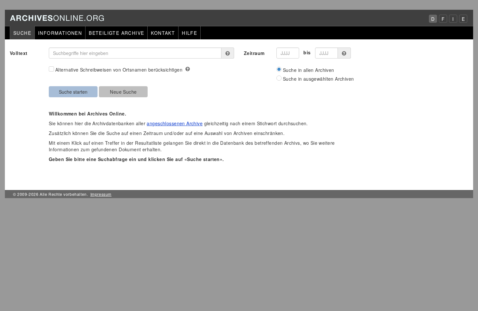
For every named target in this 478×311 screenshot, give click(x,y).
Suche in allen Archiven (308, 70)
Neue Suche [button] (123, 91)
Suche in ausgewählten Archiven (318, 78)
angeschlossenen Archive (175, 123)
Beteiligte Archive (116, 33)
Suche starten (73, 91)
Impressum (101, 194)
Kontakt (163, 33)
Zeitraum (254, 53)
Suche (22, 33)
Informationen (60, 33)
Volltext (18, 53)
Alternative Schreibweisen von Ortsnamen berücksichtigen (118, 69)
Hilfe (189, 33)
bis (307, 52)
